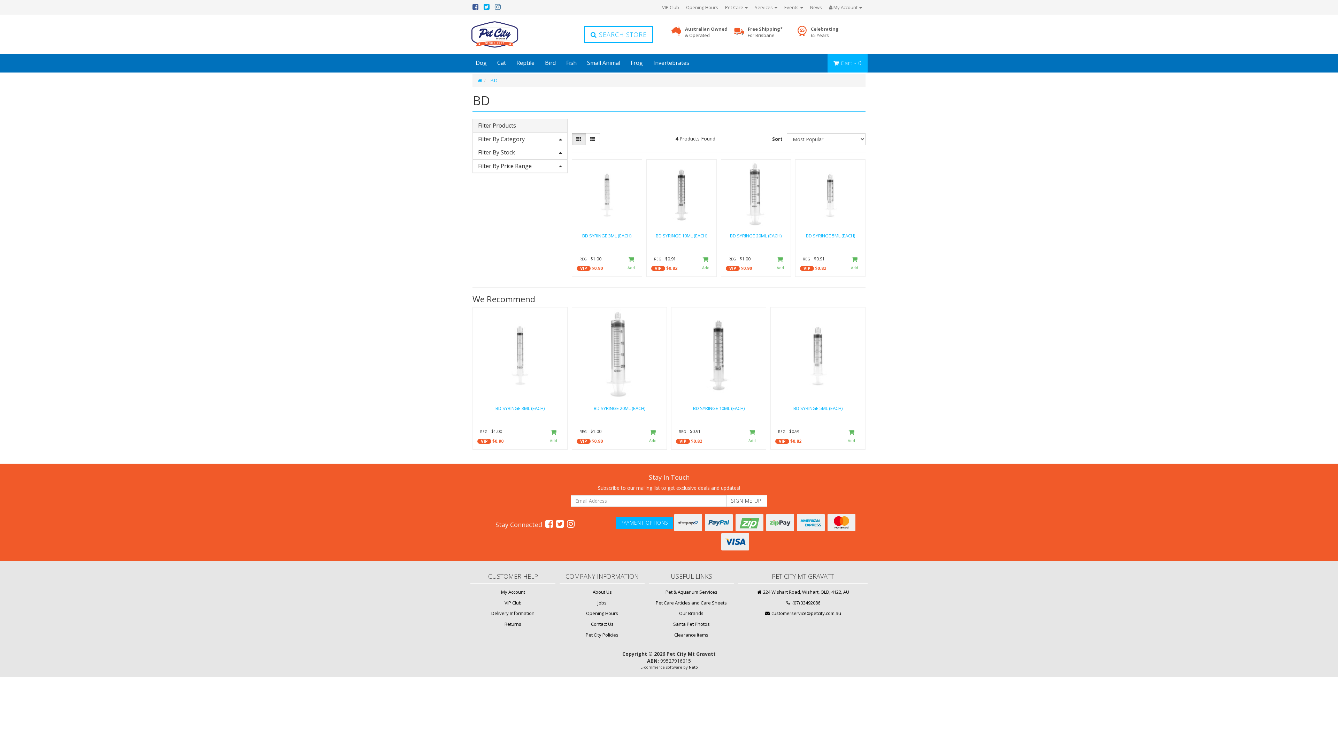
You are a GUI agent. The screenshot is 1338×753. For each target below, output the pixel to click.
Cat (501, 63)
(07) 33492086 (805, 603)
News (816, 7)
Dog (481, 63)
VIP (583, 268)
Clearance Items (691, 635)
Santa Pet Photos (691, 624)
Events (792, 7)
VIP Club (670, 7)
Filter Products (497, 126)
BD (494, 80)
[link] (549, 523)
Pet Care (734, 7)
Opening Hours (702, 7)
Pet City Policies (602, 635)
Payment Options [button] (644, 522)
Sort (777, 139)
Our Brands (691, 613)
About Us (602, 592)
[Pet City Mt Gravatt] (505, 34)
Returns (513, 624)
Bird (550, 63)
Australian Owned (706, 32)
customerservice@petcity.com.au (805, 613)
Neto (693, 667)
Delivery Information (513, 613)
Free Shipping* (765, 32)
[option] (520, 380)
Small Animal (603, 63)
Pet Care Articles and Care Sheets (691, 603)
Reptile (525, 63)
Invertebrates (671, 63)
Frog (637, 63)
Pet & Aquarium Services (691, 592)
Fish (571, 63)
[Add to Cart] (631, 263)
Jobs (602, 603)
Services (764, 7)
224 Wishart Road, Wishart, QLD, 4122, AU (805, 592)
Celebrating (825, 32)
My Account (513, 592)
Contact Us (602, 624)
